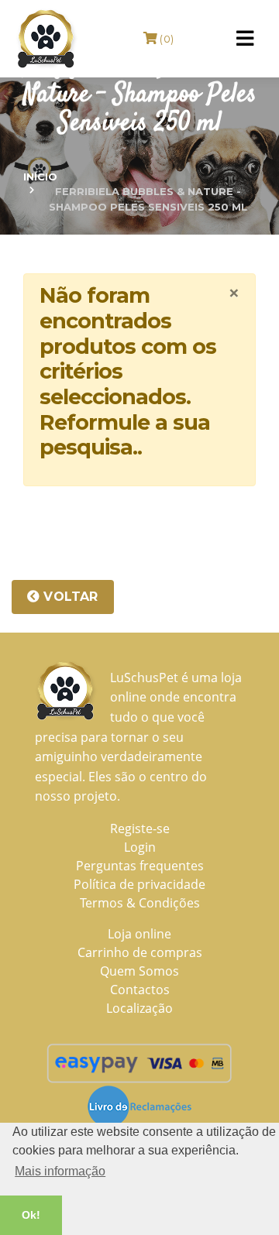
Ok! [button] (31, 1215)
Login (140, 847)
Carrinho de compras (140, 952)
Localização (139, 1008)
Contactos (140, 989)
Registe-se (140, 828)
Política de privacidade (139, 884)
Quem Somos (139, 970)
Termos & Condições (140, 902)
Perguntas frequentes (140, 865)
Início (40, 176)
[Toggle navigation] (245, 39)
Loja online (139, 933)
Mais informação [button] (60, 1171)
